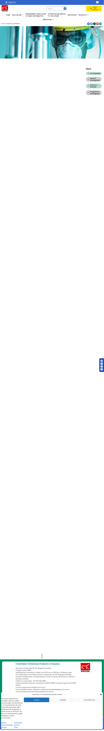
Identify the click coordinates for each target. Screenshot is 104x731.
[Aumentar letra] (101, 366)
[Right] (88, 73)
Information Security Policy (18, 725)
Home (8, 15)
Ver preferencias (89, 700)
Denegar (63, 700)
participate (72, 15)
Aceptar (36, 700)
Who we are (16, 15)
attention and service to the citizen (57, 15)
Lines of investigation (95, 79)
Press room (47, 20)
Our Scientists (95, 73)
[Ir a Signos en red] (101, 369)
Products (82, 15)
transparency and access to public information (35, 15)
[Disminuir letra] (101, 363)
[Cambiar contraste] (101, 360)
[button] (101, 694)
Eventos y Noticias (93, 86)
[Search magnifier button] (65, 8)
